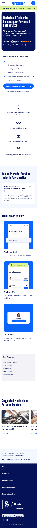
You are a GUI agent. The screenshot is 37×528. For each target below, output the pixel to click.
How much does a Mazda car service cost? (15, 427)
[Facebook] (3, 520)
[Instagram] (7, 520)
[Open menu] (3, 3)
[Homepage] (18, 3)
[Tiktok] (10, 520)
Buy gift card (27, 8)
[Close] (34, 8)
